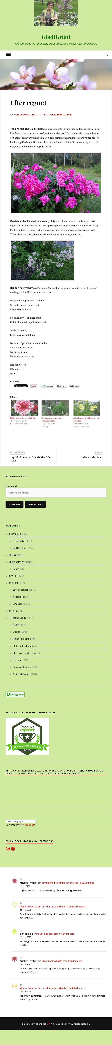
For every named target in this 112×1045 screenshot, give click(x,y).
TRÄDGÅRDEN (64, 115)
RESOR (13, 610)
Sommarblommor (22, 667)
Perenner (50, 115)
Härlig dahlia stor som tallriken (23, 417)
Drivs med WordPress (34, 1024)
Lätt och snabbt (21, 589)
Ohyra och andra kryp (24, 652)
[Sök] (103, 55)
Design (16, 631)
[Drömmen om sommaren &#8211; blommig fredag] (55, 408)
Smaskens (18, 603)
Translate (29, 824)
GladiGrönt (56, 36)
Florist (12, 555)
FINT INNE (15, 534)
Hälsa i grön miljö (22, 638)
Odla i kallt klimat (22, 645)
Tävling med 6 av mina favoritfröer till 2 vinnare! (68, 882)
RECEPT (13, 583)
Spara (16, 568)
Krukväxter (19, 540)
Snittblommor (20, 548)
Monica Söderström (25, 115)
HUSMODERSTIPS (19, 562)
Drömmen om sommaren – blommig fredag (52, 419)
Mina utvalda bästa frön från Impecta (66, 906)
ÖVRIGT (14, 576)
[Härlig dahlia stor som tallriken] (24, 408)
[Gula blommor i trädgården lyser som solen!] (87, 408)
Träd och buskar (21, 674)
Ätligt (16, 624)
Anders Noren (81, 1024)
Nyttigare (18, 596)
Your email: (12, 486)
